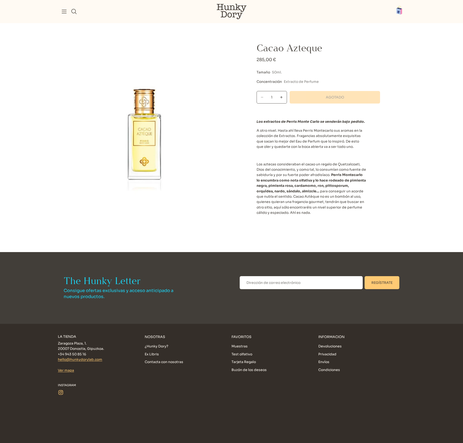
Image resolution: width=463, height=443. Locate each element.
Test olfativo (242, 354)
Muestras (240, 346)
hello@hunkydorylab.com (80, 359)
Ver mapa (66, 370)
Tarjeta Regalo (244, 362)
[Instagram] (61, 392)
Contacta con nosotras (164, 362)
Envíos (323, 362)
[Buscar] (74, 11)
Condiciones (329, 370)
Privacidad (327, 354)
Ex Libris (152, 354)
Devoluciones (330, 346)
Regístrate (382, 282)
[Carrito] (401, 11)
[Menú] (64, 11)
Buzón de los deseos (249, 370)
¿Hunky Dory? (156, 346)
